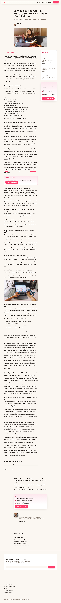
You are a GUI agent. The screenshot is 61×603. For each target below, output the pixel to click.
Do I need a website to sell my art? (12, 469)
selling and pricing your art (10, 452)
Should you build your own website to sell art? (48, 59)
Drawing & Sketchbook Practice (9, 586)
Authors (32, 580)
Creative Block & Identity (8, 590)
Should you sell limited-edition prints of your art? (48, 73)
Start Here (33, 575)
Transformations (21, 577)
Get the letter (51, 566)
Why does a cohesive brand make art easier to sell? (48, 65)
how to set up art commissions (28, 355)
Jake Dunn (19, 23)
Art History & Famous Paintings (9, 594)
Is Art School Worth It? (8, 592)
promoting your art (8, 442)
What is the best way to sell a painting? (13, 467)
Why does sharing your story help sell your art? (48, 56)
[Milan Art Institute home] (5, 2)
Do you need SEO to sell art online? (47, 67)
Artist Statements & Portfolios (9, 575)
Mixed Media (6, 588)
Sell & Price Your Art (17, 8)
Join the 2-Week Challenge (12, 182)
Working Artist (20, 575)
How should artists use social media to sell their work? (48, 69)
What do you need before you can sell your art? (48, 78)
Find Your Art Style (7, 577)
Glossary (32, 577)
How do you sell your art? (46, 54)
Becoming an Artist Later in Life (9, 580)
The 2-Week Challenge (49, 577)
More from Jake (22, 521)
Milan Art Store (47, 580)
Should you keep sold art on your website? (47, 61)
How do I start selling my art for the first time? (14, 464)
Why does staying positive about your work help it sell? (48, 76)
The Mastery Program (49, 575)
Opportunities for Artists (22, 580)
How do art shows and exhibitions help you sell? (48, 71)
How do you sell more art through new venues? (48, 63)
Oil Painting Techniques (8, 584)
